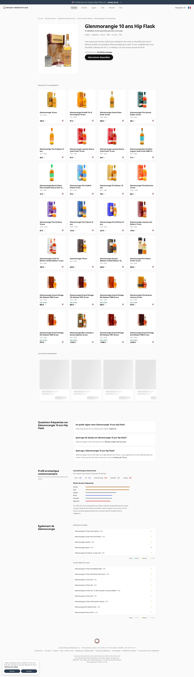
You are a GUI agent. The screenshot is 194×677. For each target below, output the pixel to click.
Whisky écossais (50, 18)
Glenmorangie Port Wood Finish (85, 607)
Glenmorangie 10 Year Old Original (87, 531)
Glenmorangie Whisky (84, 18)
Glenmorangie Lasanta (82, 542)
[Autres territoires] (189, 7)
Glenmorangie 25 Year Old (84, 596)
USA (102, 8)
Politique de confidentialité (84, 651)
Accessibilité (116, 651)
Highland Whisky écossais (66, 18)
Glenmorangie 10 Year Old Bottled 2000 (88, 569)
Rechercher (39, 651)
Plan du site (69, 651)
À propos (48, 651)
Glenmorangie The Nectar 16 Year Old (88, 553)
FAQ (61, 651)
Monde (111, 8)
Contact (55, 651)
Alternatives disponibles (99, 57)
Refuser (12, 671)
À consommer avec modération (148, 651)
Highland (112, 429)
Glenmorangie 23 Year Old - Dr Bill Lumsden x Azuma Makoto (95, 591)
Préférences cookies (129, 651)
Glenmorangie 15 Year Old (84, 580)
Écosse (74, 8)
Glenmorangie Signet (82, 547)
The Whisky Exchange (104, 52)
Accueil (40, 18)
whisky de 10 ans (120, 457)
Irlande (84, 8)
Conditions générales (102, 651)
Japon (94, 8)
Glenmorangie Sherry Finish (84, 612)
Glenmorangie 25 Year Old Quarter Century (89, 601)
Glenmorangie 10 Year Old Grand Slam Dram (90, 574)
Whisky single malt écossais (115, 442)
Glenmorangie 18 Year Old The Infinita (88, 537)
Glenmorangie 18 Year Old (84, 585)
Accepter (29, 671)
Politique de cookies (11, 667)
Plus (121, 8)
